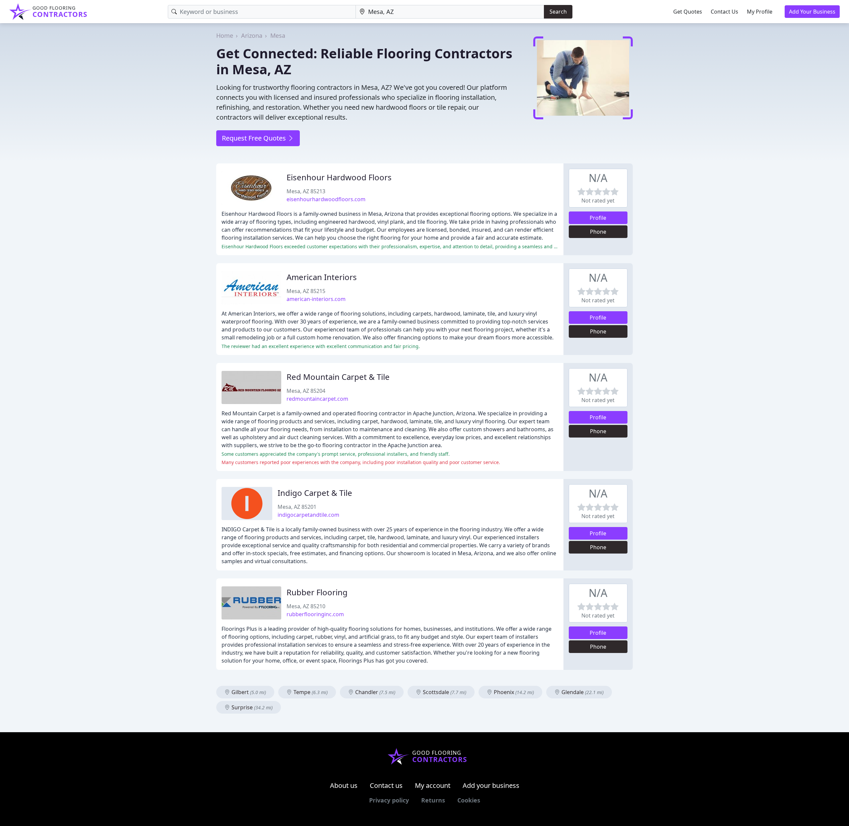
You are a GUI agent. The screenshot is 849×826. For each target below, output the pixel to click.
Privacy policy (389, 800)
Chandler (374, 692)
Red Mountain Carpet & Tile (338, 376)
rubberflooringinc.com (315, 614)
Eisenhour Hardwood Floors (339, 177)
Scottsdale (444, 692)
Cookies (468, 800)
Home (224, 35)
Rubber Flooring (317, 592)
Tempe (310, 692)
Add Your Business (812, 11)
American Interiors (322, 276)
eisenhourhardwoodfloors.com (326, 199)
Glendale (582, 692)
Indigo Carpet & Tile (315, 492)
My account (432, 785)
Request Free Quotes (255, 138)
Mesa (277, 35)
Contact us (386, 785)
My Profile (759, 11)
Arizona (251, 35)
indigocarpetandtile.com (308, 514)
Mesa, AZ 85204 (306, 390)
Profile (598, 217)
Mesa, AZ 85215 (306, 291)
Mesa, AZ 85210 (306, 606)
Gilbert (248, 692)
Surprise (251, 707)
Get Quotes (687, 11)
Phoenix (513, 692)
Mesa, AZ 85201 (297, 506)
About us (344, 785)
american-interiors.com (316, 299)
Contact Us (724, 11)
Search (558, 11)
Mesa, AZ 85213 (306, 191)
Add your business (491, 785)
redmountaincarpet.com (317, 398)
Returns (433, 800)
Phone (598, 231)
